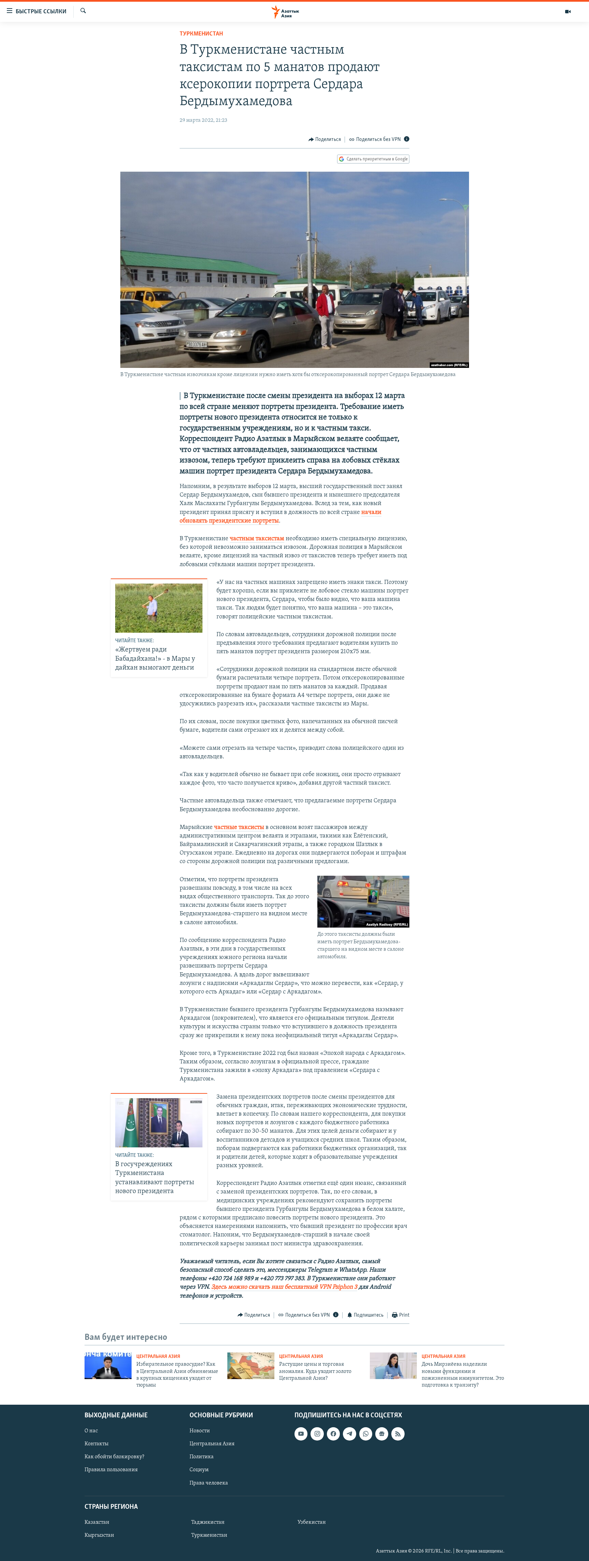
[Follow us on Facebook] (333, 1433)
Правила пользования (111, 1470)
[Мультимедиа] (568, 11)
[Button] (324, 139)
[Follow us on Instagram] (317, 1433)
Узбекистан (312, 1522)
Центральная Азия (158, 1356)
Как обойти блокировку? (114, 1457)
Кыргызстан (99, 1535)
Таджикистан (208, 1522)
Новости (200, 1431)
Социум (199, 1470)
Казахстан (97, 1522)
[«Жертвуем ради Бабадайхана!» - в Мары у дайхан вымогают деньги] (158, 608)
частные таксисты (239, 828)
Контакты (96, 1444)
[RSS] (397, 1433)
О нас (91, 1431)
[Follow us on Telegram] (349, 1433)
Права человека (209, 1483)
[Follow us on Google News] (381, 1433)
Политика (202, 1457)
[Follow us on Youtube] (300, 1433)
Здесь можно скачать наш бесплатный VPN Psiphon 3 (284, 1287)
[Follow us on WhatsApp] (365, 1433)
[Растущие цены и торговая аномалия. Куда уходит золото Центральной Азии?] (250, 1365)
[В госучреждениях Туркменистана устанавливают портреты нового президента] (158, 1122)
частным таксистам (257, 539)
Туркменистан (201, 34)
